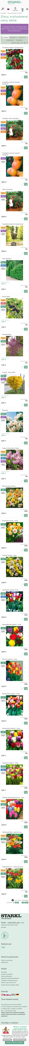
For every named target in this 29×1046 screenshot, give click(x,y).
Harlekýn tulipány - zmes (10, 763)
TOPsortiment (3, 303)
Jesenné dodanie (3, 57)
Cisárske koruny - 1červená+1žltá (12, 867)
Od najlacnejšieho (10, 40)
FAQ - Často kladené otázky (8, 1010)
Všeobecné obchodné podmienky (10, 978)
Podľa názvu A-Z (13, 37)
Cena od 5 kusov (5, 320)
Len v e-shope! (3, 125)
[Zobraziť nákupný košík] (22, 9)
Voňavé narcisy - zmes (9, 555)
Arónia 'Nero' (6, 296)
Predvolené (5, 37)
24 (22, 42)
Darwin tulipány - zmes (9, 659)
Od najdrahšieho (19, 40)
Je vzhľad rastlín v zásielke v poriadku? (11, 1008)
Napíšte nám (4, 962)
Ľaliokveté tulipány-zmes (10, 590)
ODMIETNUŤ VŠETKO (20, 1039)
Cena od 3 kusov (5, 282)
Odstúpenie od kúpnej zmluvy (9, 980)
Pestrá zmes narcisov (9, 486)
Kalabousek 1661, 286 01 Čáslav (9, 925)
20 (22, 902)
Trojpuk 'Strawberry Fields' (10, 448)
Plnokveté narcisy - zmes (10, 520)
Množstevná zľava (3, 262)
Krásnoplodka (6, 334)
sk (8, 9)
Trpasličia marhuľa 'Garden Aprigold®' (11, 83)
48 (24, 42)
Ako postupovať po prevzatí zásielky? (11, 1004)
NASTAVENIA (7, 1039)
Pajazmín (5, 410)
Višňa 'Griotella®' (7, 189)
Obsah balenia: (24, 71)
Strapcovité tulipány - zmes (11, 728)
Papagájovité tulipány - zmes (11, 624)
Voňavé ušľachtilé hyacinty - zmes (13, 797)
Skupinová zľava (3, 54)
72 (27, 42)
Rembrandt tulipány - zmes (11, 693)
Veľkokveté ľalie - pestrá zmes (11, 832)
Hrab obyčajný (7, 258)
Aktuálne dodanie (3, 161)
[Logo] (14, 3)
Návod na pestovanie (7, 960)
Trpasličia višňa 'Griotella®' (10, 118)
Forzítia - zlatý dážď (8, 372)
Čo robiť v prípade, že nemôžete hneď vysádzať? (14, 1006)
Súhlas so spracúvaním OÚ (8, 982)
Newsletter (4, 972)
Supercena (3, 490)
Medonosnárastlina (3, 51)
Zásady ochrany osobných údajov (10, 985)
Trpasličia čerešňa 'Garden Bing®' (13, 47)
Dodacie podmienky (6, 976)
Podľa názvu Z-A (22, 37)
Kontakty (3, 927)
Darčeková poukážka (7, 974)
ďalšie (26, 902)
